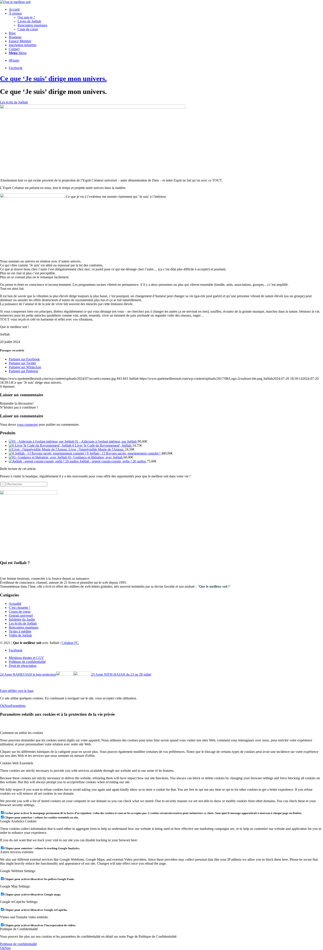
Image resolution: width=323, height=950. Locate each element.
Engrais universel (21, 615)
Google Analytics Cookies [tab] (18, 821)
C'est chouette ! (19, 607)
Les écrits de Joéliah (14, 102)
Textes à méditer (20, 631)
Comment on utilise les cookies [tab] (21, 733)
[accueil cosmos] (92, 107)
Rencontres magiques (23, 627)
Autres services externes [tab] (16, 852)
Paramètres (18, 706)
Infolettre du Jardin (22, 619)
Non (7, 706)
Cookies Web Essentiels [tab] (16, 763)
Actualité (15, 603)
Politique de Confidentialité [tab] (19, 929)
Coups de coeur (20, 611)
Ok (2, 706)
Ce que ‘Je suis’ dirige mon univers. (53, 79)
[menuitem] (166, 9)
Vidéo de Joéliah (20, 635)
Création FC (70, 643)
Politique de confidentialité (18, 944)
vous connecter (27, 424)
